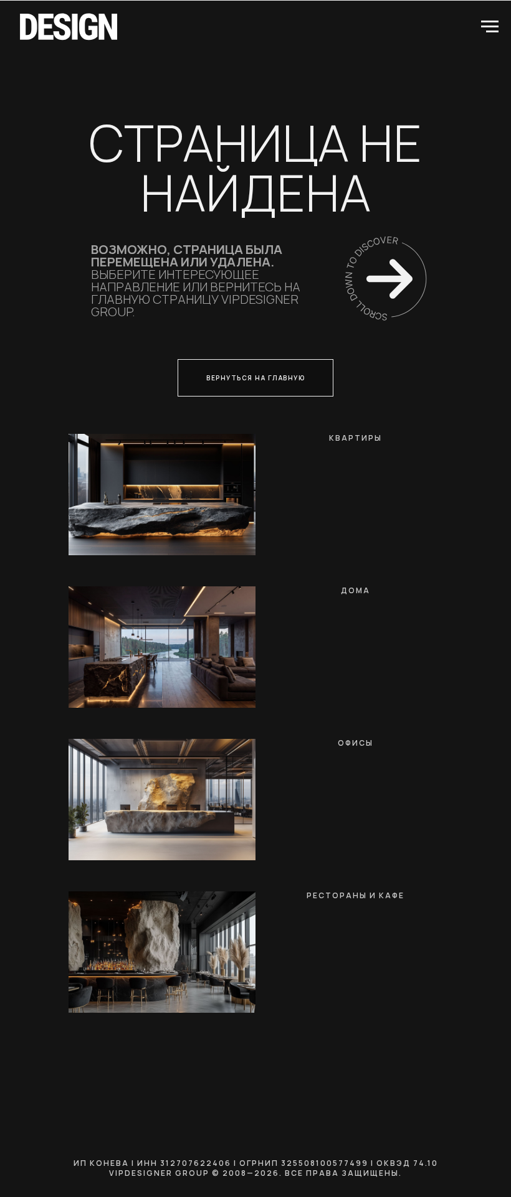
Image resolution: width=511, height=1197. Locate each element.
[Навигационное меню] (490, 27)
